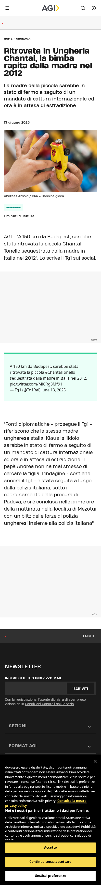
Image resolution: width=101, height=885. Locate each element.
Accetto (50, 847)
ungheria (13, 207)
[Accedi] (93, 8)
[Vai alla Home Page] (50, 8)
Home (8, 38)
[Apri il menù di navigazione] (7, 8)
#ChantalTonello (60, 372)
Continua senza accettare (50, 861)
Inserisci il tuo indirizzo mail (33, 678)
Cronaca (23, 38)
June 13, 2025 (53, 390)
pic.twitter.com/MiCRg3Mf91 (36, 384)
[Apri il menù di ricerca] (82, 8)
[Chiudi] (95, 761)
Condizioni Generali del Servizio (49, 704)
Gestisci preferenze (50, 875)
